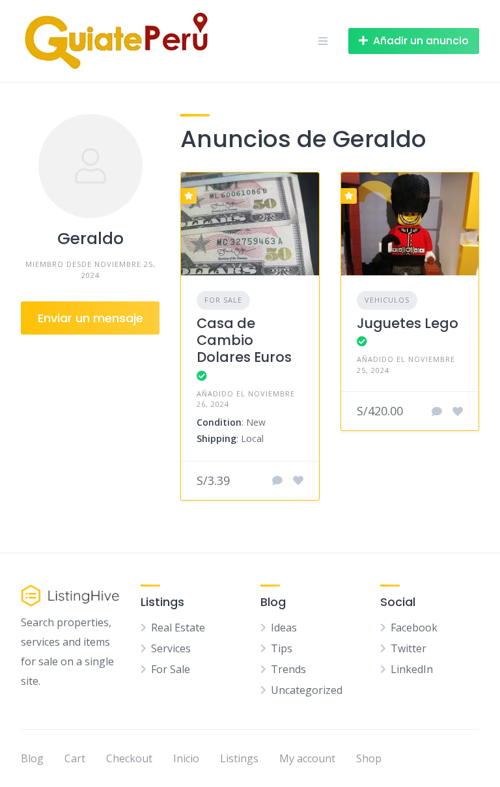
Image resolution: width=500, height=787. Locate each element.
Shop (369, 758)
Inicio (186, 758)
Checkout (129, 758)
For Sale (223, 300)
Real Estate (178, 627)
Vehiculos (387, 300)
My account (307, 758)
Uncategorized (306, 690)
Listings (239, 758)
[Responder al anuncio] (277, 480)
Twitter (408, 648)
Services (171, 648)
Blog (32, 758)
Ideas (284, 627)
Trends (288, 669)
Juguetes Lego (407, 323)
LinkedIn (412, 669)
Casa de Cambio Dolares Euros (244, 340)
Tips (281, 648)
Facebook (414, 627)
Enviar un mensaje (90, 318)
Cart (74, 758)
